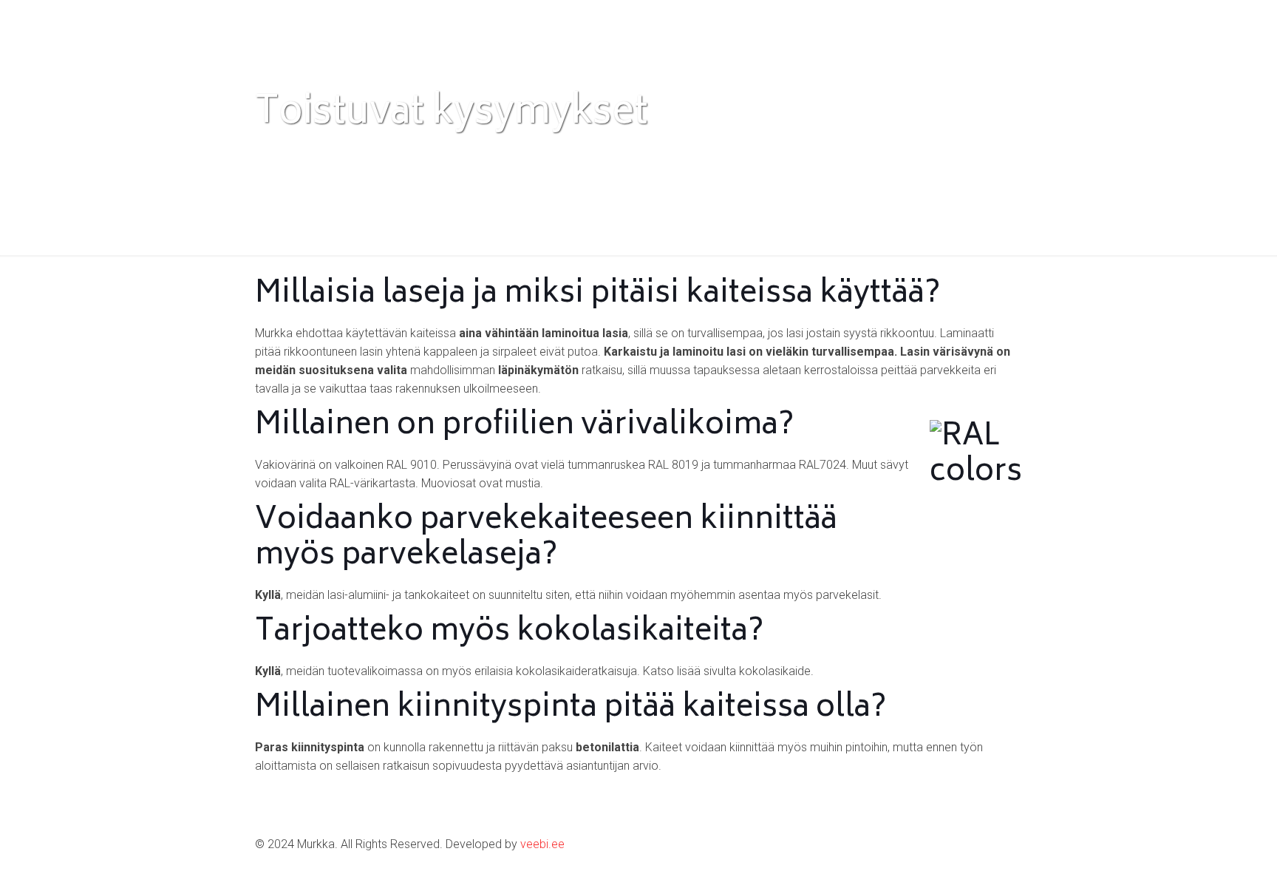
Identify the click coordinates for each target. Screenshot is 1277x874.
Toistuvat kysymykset (567, 153)
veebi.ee (542, 844)
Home (271, 153)
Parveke (342, 153)
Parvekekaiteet (437, 153)
